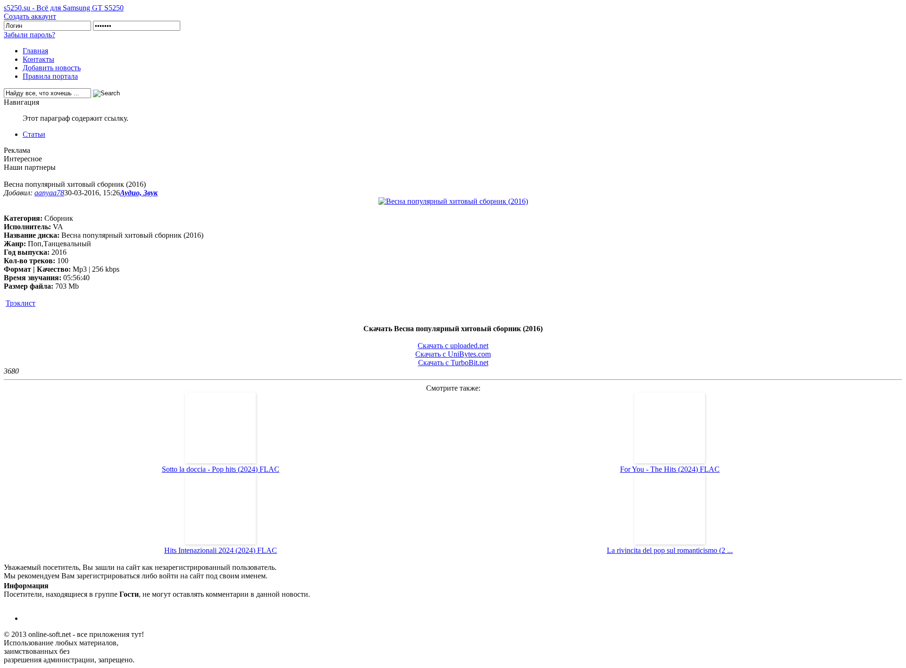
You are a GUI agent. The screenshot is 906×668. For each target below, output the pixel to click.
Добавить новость (52, 68)
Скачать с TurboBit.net (453, 363)
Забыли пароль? (29, 35)
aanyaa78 (49, 193)
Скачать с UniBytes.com (453, 354)
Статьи (34, 134)
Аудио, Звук (139, 193)
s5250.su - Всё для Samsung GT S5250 (64, 8)
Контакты (38, 59)
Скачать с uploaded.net (453, 346)
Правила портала (50, 76)
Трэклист (20, 303)
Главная (35, 51)
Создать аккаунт (30, 16)
